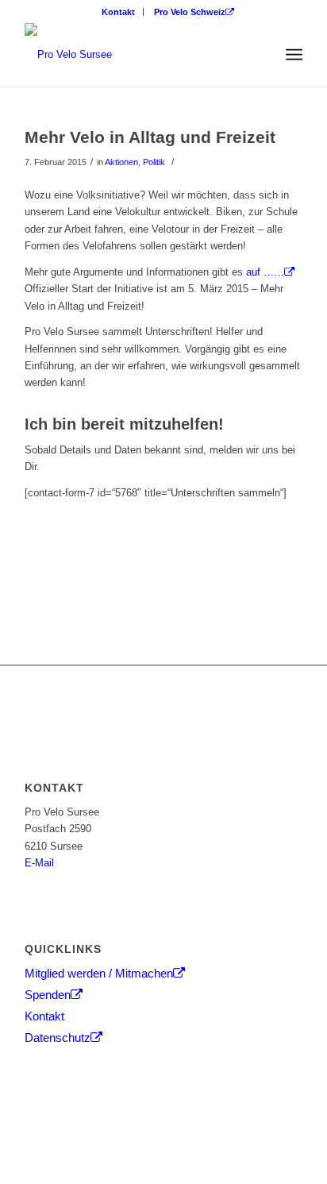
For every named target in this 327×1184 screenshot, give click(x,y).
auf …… (265, 272)
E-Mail (39, 863)
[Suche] (259, 55)
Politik (154, 162)
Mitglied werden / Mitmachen (99, 973)
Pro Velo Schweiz (189, 12)
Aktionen (121, 162)
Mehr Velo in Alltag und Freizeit (150, 137)
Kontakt (118, 12)
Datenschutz (57, 1037)
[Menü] (294, 55)
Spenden (48, 994)
